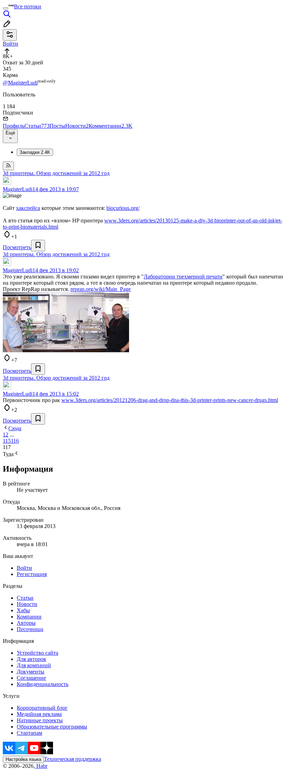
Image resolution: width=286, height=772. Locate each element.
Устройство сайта (37, 653)
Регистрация (32, 574)
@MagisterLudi (20, 83)
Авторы (26, 623)
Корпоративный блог (42, 708)
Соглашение (31, 678)
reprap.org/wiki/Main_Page (100, 289)
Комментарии (111, 126)
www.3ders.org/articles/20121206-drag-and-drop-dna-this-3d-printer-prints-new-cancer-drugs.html (169, 400)
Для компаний (34, 665)
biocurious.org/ (123, 208)
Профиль (13, 126)
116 (15, 441)
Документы (30, 672)
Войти (24, 568)
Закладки (35, 152)
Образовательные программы (52, 727)
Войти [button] (10, 44)
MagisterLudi (17, 189)
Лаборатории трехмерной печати (183, 276)
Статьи (37, 126)
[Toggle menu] (5, 8)
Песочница (30, 629)
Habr (41, 766)
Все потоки (27, 6)
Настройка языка (23, 759)
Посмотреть (17, 247)
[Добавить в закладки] (38, 245)
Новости (77, 126)
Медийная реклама (39, 714)
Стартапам (29, 733)
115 (7, 441)
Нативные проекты (40, 720)
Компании (29, 617)
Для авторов (31, 659)
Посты (57, 126)
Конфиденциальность (42, 684)
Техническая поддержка (72, 759)
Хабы (23, 610)
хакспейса (28, 208)
